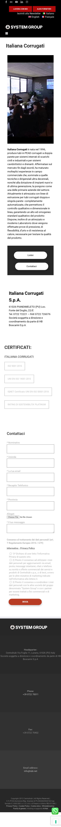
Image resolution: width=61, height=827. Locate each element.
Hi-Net (45, 809)
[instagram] (27, 2)
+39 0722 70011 (30, 694)
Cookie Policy (24, 806)
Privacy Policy (11, 806)
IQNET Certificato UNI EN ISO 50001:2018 (28, 391)
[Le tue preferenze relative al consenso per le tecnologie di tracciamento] (56, 822)
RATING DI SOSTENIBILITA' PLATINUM (27, 404)
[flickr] (11, 2)
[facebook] (6, 2)
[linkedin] (22, 2)
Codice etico (36, 806)
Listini (30, 255)
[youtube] (16, 2)
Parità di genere (19, 809)
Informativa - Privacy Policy (21, 548)
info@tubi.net (30, 771)
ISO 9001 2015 (15, 366)
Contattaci (32, 266)
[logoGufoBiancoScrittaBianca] (23, 25)
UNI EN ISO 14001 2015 (19, 379)
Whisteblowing (48, 806)
